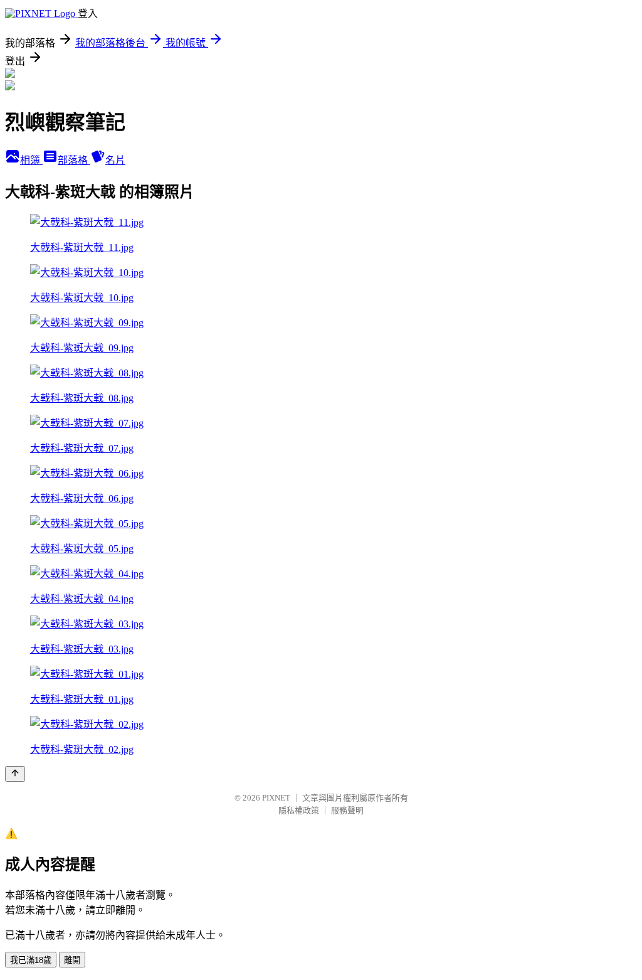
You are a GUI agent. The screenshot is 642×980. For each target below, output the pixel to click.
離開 (72, 960)
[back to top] (15, 774)
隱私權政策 (298, 810)
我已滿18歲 (30, 960)
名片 (115, 160)
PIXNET (276, 797)
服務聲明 (347, 810)
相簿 (31, 160)
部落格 (74, 160)
